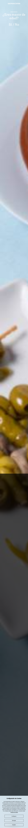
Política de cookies (14, 812)
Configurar (14, 816)
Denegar (14, 820)
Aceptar (14, 824)
